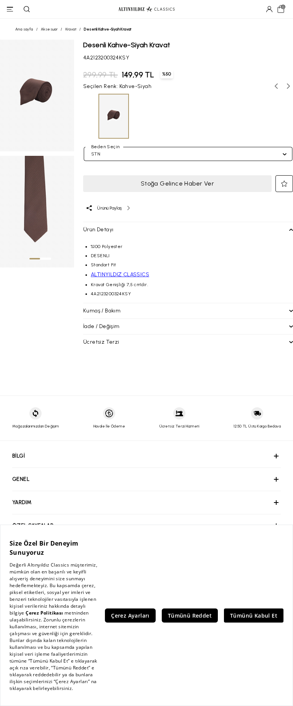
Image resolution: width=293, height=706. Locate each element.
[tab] (34, 258)
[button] (284, 183)
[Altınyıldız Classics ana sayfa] (146, 9)
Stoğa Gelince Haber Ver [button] (177, 183)
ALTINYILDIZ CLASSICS (120, 274)
